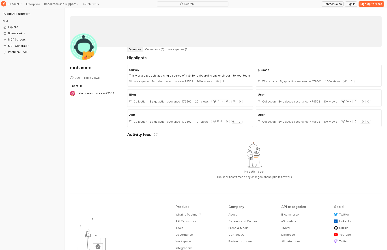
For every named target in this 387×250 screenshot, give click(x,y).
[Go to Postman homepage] (3, 4)
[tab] (135, 49)
